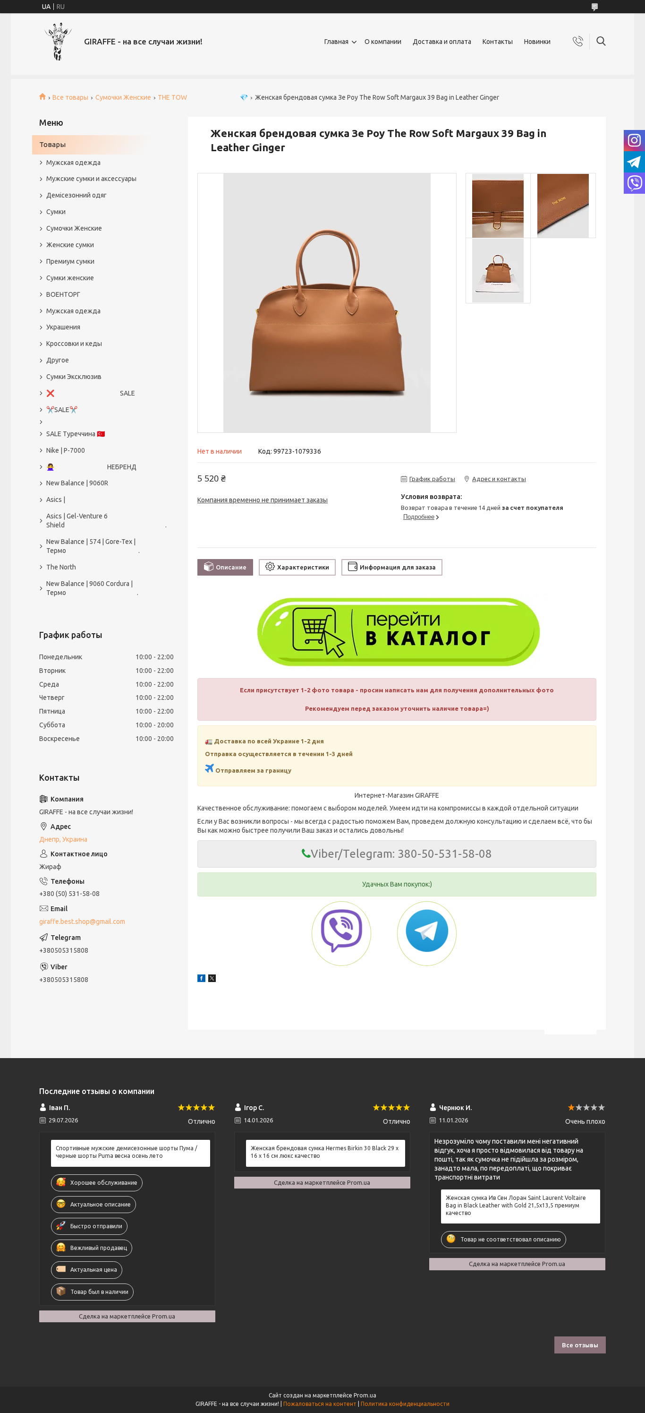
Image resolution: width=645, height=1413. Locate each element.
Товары (52, 144)
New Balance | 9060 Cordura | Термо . (92, 588)
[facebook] (201, 979)
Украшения (63, 327)
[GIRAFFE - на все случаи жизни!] (58, 41)
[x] (212, 979)
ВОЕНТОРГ (63, 294)
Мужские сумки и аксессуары (91, 178)
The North (61, 567)
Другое (57, 360)
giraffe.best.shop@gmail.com (82, 921)
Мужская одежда (73, 162)
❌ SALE (90, 393)
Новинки (537, 41)
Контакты (498, 41)
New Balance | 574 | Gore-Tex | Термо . (93, 546)
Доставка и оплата (442, 41)
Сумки (56, 211)
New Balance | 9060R (77, 483)
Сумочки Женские (123, 97)
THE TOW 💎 (203, 97)
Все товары (70, 97)
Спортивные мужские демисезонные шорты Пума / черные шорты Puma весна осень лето (126, 1152)
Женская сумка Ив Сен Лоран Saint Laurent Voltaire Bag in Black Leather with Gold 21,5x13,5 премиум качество (516, 1205)
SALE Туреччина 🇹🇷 (75, 434)
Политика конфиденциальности (405, 1404)
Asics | (55, 499)
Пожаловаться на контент (319, 1404)
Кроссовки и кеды (74, 343)
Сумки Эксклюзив (74, 376)
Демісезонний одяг (76, 195)
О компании (383, 41)
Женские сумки (70, 245)
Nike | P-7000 (65, 450)
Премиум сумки (70, 261)
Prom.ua (365, 1395)
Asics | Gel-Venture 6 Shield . (101, 520)
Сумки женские (70, 278)
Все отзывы (580, 1345)
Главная (336, 41)
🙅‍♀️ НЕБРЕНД (91, 467)
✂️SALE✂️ (61, 410)
